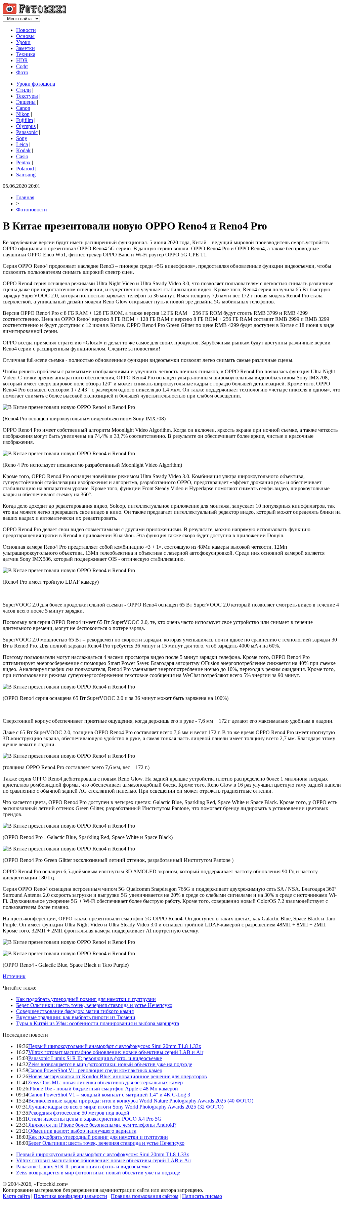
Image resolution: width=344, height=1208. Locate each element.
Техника (25, 54)
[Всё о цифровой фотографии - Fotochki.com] (34, 12)
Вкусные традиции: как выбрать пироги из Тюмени (75, 1017)
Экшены (26, 102)
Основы (25, 36)
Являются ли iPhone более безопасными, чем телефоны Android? (102, 1125)
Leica (22, 144)
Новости (26, 30)
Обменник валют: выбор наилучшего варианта (82, 1131)
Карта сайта (16, 1196)
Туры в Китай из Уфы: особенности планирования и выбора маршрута (97, 1023)
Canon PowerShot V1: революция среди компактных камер (95, 1070)
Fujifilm (24, 120)
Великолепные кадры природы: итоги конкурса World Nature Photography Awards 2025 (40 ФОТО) (140, 1100)
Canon (23, 108)
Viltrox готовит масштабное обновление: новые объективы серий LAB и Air (115, 1052)
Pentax (23, 162)
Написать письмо (202, 1196)
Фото (22, 72)
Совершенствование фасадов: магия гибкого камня (75, 1011)
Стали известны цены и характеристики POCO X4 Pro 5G (95, 1119)
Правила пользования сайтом (144, 1196)
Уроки (23, 42)
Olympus (26, 126)
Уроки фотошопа (35, 84)
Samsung (26, 174)
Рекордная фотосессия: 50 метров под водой (78, 1113)
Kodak (23, 150)
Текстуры (27, 96)
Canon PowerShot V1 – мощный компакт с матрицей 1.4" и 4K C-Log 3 (109, 1094)
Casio (22, 156)
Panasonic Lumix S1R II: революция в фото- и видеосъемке (95, 1058)
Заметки (25, 48)
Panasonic (27, 132)
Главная (25, 197)
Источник (14, 976)
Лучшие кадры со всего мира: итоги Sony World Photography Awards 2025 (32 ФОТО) (125, 1107)
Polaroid (25, 168)
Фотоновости (31, 209)
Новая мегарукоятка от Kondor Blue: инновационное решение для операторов (117, 1076)
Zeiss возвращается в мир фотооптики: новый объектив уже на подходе (110, 1064)
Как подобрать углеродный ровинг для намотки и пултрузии (86, 999)
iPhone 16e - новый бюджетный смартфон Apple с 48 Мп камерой (103, 1088)
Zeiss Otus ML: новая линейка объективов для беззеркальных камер (105, 1082)
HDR (22, 60)
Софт (22, 66)
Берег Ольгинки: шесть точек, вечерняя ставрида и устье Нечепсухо (94, 1005)
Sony (21, 138)
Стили (23, 90)
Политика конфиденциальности (70, 1196)
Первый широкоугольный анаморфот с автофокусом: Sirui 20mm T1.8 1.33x (114, 1046)
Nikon (23, 114)
